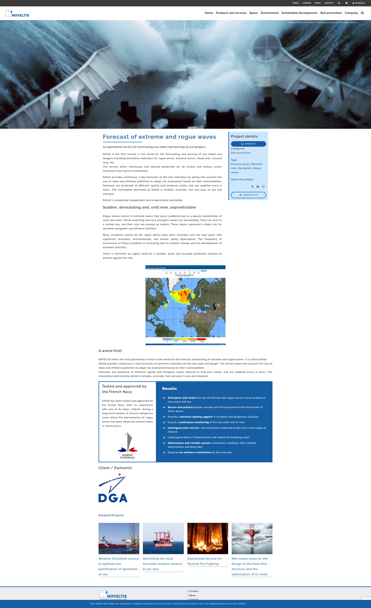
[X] (252, 187)
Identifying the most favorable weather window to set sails (162, 564)
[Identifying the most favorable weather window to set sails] (163, 524)
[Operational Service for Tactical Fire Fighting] (207, 524)
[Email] (263, 187)
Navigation (245, 168)
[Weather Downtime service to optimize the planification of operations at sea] (119, 524)
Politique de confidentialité (269, 603)
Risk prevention (241, 152)
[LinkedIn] (258, 187)
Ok (248, 603)
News (192, 595)
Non (253, 603)
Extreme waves (240, 164)
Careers (194, 591)
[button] (362, 12)
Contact (194, 599)
